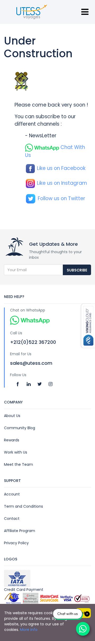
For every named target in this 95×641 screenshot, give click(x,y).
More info (28, 629)
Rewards (11, 440)
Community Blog (19, 428)
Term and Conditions (23, 506)
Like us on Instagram (61, 183)
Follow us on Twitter (60, 198)
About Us (12, 415)
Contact (12, 518)
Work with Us (15, 452)
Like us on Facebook (61, 168)
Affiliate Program (19, 530)
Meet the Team (18, 464)
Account (12, 494)
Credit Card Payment (23, 589)
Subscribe (77, 270)
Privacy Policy (16, 543)
